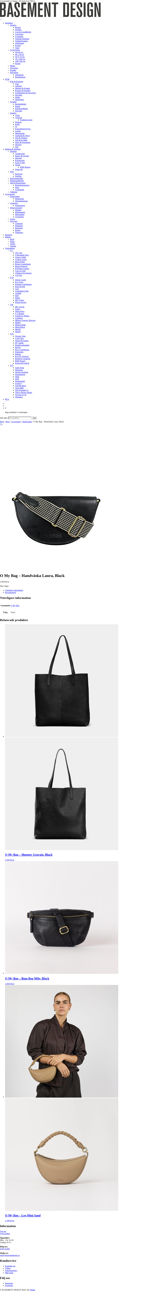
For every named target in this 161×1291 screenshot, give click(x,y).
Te (16, 127)
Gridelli (18, 293)
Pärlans (18, 354)
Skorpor (18, 145)
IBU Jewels (19, 307)
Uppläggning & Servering (25, 93)
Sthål (17, 377)
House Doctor (20, 302)
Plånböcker (19, 199)
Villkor (8, 1268)
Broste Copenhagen (23, 264)
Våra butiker (5, 1234)
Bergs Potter (20, 262)
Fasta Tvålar (20, 163)
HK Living (19, 300)
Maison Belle (20, 325)
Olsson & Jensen (21, 341)
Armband (19, 223)
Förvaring (14, 68)
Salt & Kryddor (21, 140)
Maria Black (20, 327)
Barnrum (8, 235)
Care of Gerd (20, 271)
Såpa (17, 187)
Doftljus (18, 30)
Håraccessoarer (16, 208)
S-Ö (11, 365)
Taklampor (19, 75)
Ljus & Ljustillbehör (23, 32)
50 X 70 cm (20, 57)
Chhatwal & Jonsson (23, 273)
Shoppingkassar (21, 201)
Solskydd (19, 169)
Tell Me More (20, 386)
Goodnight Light (21, 291)
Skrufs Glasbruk (21, 372)
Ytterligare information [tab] (14, 590)
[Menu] (1, 19)
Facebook (9, 1285)
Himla (17, 298)
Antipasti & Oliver (22, 136)
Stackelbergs (20, 374)
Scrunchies (19, 217)
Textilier (13, 102)
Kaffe (17, 124)
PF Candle (19, 343)
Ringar (18, 230)
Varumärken (10, 248)
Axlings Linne (21, 260)
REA (7, 399)
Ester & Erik (20, 287)
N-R (12, 334)
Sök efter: (4, 418)
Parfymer (18, 174)
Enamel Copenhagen (23, 284)
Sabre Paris (19, 368)
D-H (12, 278)
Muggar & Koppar (22, 88)
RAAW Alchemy (22, 356)
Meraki (18, 329)
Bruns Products (21, 266)
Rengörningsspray (22, 185)
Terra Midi (19, 388)
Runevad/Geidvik (22, 363)
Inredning (9, 23)
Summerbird (20, 381)
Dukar (17, 106)
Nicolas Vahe (20, 336)
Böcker (18, 27)
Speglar (13, 246)
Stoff (17, 379)
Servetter (18, 95)
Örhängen (19, 232)
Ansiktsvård (20, 154)
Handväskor (15, 196)
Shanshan (19, 370)
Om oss (3, 1231)
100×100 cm (20, 61)
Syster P (18, 383)
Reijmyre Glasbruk (22, 359)
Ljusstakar (19, 36)
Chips (17, 115)
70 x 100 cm (20, 59)
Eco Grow (19, 282)
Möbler (8, 237)
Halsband (19, 226)
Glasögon (14, 203)
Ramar (17, 63)
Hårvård (18, 158)
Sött (16, 147)
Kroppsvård (20, 160)
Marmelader (20, 133)
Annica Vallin (20, 257)
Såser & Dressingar (22, 142)
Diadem (18, 210)
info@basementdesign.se (10, 1255)
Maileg (18, 323)
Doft (12, 172)
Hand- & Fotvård (22, 156)
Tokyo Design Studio (23, 392)
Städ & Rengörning (18, 183)
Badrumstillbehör (17, 181)
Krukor (18, 45)
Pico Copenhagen (22, 350)
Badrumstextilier (16, 178)
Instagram (9, 1283)
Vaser (17, 48)
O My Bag (19, 338)
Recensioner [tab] (10, 592)
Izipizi (17, 309)
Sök (34, 418)
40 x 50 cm (19, 54)
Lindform (19, 318)
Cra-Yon (18, 275)
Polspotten (19, 352)
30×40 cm (19, 52)
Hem (2, 422)
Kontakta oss (10, 1266)
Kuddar (13, 70)
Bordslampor (20, 77)
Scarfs (12, 219)
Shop (7, 422)
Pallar (12, 241)
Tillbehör (13, 192)
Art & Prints (15, 50)
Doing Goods (20, 280)
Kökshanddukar (21, 109)
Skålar (17, 97)
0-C (11, 250)
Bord (12, 239)
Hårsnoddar (19, 214)
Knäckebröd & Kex (23, 129)
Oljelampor (19, 43)
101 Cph (18, 253)
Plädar (12, 66)
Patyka (18, 347)
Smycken (13, 221)
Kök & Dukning (16, 81)
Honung (18, 122)
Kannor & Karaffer (22, 91)
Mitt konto (9, 1273)
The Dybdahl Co (22, 390)
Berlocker (19, 228)
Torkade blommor (22, 39)
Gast (17, 289)
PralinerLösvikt (26, 120)
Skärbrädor (19, 100)
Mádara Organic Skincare (25, 320)
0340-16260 (5, 1249)
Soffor (12, 244)
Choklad (18, 118)
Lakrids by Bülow (22, 316)
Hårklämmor (20, 212)
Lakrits (18, 131)
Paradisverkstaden (22, 345)
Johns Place (19, 311)
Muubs (18, 332)
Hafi (17, 296)
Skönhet (13, 151)
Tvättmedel (19, 190)
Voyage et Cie (20, 395)
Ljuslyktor (19, 34)
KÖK (7, 79)
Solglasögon (20, 205)
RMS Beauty (25, 167)
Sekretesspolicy (11, 1270)
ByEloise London (22, 269)
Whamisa (19, 397)
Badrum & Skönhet (13, 149)
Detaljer (13, 25)
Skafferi (13, 113)
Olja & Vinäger (21, 138)
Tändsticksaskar (21, 41)
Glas (17, 84)
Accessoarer (10, 194)
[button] (1, 424)
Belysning (14, 72)
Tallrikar (18, 86)
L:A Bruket (19, 314)
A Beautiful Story (22, 255)
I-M (11, 305)
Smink (17, 165)
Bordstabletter (20, 104)
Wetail (32, 1290)
